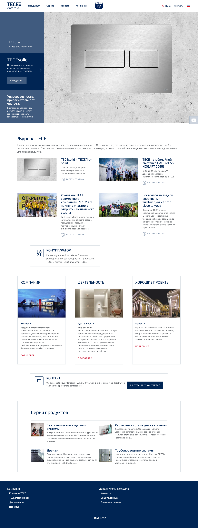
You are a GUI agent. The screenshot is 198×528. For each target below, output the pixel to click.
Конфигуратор (58, 250)
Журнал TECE (31, 138)
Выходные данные (111, 502)
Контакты (178, 5)
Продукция (34, 5)
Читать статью (75, 179)
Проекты (14, 506)
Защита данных (109, 497)
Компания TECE (17, 493)
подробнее (28, 355)
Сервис (50, 5)
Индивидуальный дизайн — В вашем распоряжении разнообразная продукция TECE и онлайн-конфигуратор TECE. (70, 259)
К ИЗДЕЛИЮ (17, 113)
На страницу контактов (145, 385)
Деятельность (16, 502)
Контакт (53, 378)
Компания (81, 5)
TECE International (19, 497)
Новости (64, 5)
